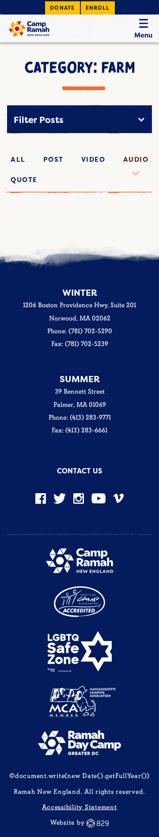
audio (136, 159)
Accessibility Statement (79, 807)
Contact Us (79, 471)
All (18, 159)
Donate (62, 7)
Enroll (98, 7)
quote (24, 179)
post (53, 159)
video (93, 159)
